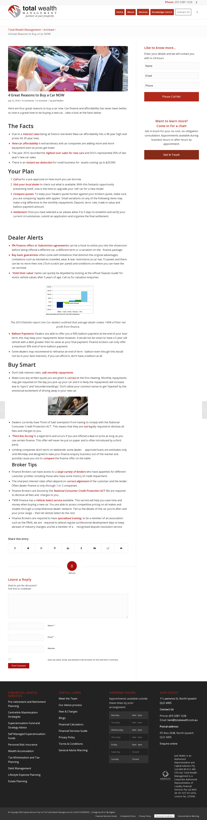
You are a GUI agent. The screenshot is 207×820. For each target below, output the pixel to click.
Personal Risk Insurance (22, 744)
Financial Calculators (71, 724)
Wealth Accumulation (21, 751)
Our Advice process (70, 705)
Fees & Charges (68, 711)
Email (51, 636)
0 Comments (28, 100)
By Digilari (111, 812)
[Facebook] (196, 2)
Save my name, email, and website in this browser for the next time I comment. (83, 660)
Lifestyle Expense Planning (24, 775)
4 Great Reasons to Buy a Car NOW (36, 95)
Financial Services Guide (73, 731)
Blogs (62, 718)
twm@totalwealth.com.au (182, 720)
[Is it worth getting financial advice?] (204, 410)
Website (51, 648)
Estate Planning (17, 781)
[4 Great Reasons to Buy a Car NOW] (68, 68)
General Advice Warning (73, 750)
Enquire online (168, 743)
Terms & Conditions (71, 744)
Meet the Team (68, 698)
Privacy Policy (67, 737)
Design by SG (98, 812)
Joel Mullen (58, 100)
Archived (43, 100)
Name (51, 625)
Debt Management (19, 768)
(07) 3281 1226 (183, 2)
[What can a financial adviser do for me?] (2, 410)
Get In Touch (171, 154)
